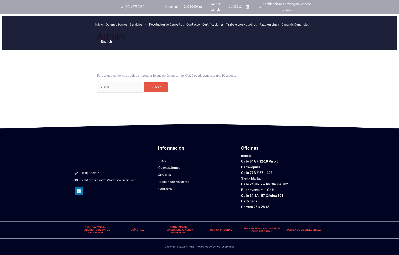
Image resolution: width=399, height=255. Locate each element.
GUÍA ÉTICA (137, 230)
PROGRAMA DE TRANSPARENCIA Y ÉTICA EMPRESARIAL (178, 230)
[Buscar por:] (120, 87)
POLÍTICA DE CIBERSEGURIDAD (303, 230)
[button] (199, 174)
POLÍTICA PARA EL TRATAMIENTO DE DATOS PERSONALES (95, 230)
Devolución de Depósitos (166, 24)
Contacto (193, 24)
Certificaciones (213, 24)
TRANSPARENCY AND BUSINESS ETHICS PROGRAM (262, 230)
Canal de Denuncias (295, 24)
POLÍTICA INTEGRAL (220, 230)
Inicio (99, 24)
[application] (144, 24)
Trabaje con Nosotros (241, 24)
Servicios (136, 24)
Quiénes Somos (116, 24)
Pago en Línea (269, 24)
